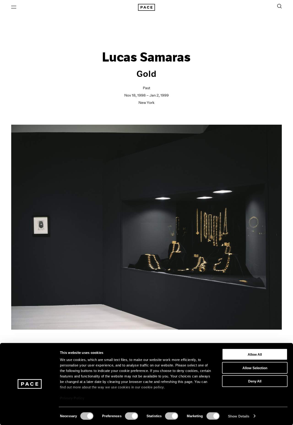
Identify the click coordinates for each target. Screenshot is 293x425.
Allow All (255, 354)
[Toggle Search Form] (279, 6)
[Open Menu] (13, 7)
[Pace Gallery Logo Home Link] (146, 7)
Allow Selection (254, 368)
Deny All (254, 381)
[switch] (131, 416)
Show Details (238, 416)
